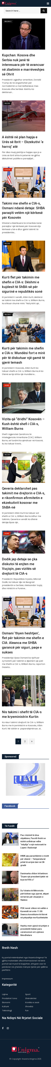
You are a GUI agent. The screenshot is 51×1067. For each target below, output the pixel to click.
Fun (27, 1010)
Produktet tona (9, 998)
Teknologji (7, 1010)
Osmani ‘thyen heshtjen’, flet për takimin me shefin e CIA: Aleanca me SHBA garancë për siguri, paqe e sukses (23, 642)
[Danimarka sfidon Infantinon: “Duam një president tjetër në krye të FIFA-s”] (10, 877)
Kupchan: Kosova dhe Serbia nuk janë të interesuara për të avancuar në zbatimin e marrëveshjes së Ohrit (23, 64)
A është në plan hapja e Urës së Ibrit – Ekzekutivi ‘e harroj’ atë (22, 142)
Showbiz (29, 1006)
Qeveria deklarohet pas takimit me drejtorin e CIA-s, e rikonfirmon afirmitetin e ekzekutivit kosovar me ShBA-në (23, 497)
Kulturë (5, 1006)
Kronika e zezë (32, 1002)
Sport (28, 994)
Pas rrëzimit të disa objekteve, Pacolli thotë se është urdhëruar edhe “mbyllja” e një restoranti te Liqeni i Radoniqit (33, 841)
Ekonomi (6, 1002)
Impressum (7, 978)
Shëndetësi (30, 998)
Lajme (5, 994)
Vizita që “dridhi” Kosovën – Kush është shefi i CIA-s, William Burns (23, 424)
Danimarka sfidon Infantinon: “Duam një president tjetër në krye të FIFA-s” (34, 876)
